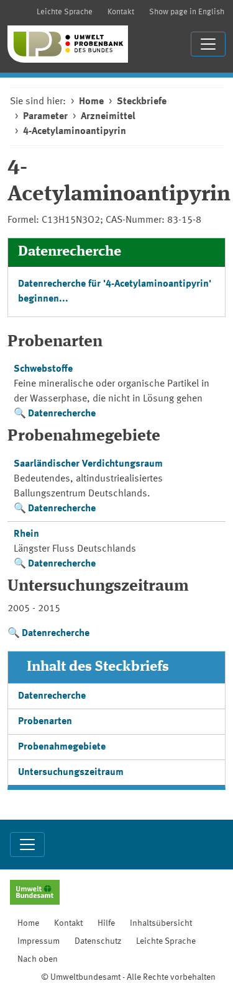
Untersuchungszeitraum (71, 772)
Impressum (38, 941)
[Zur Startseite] (67, 44)
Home (91, 102)
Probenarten (45, 722)
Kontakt (120, 12)
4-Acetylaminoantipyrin (74, 132)
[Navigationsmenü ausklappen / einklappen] (208, 44)
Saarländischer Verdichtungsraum (88, 464)
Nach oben (37, 959)
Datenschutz (98, 941)
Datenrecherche (62, 414)
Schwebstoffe (43, 369)
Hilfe (106, 923)
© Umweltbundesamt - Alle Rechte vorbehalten (128, 977)
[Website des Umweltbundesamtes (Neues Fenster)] (35, 893)
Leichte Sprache (65, 12)
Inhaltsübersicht (161, 923)
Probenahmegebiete (62, 747)
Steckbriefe (142, 102)
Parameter (45, 117)
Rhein (26, 534)
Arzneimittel (108, 117)
